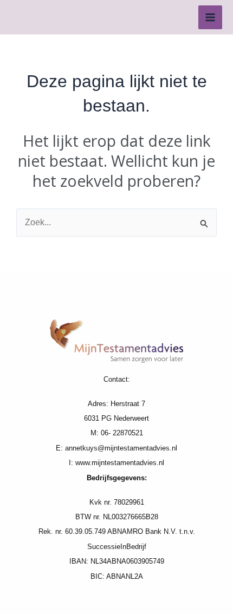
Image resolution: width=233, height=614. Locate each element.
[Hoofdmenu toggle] (210, 17)
